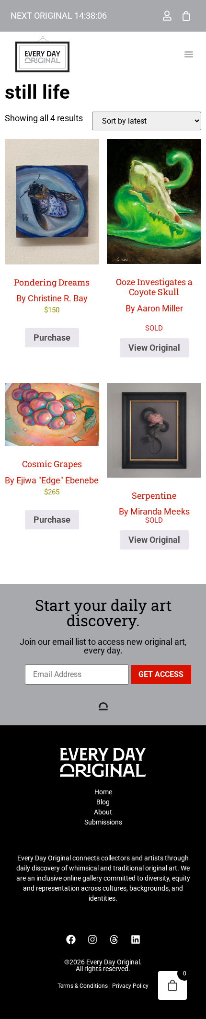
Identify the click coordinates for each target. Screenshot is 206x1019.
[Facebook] (70, 939)
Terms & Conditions (82, 986)
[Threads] (114, 939)
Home (103, 792)
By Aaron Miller (154, 226)
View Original (154, 348)
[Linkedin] (135, 939)
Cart (186, 15)
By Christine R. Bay (52, 295)
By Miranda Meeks (154, 503)
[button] (189, 54)
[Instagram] (92, 939)
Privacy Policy (130, 986)
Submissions (103, 822)
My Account (167, 15)
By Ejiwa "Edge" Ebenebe (52, 477)
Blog (103, 802)
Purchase (52, 337)
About (103, 812)
